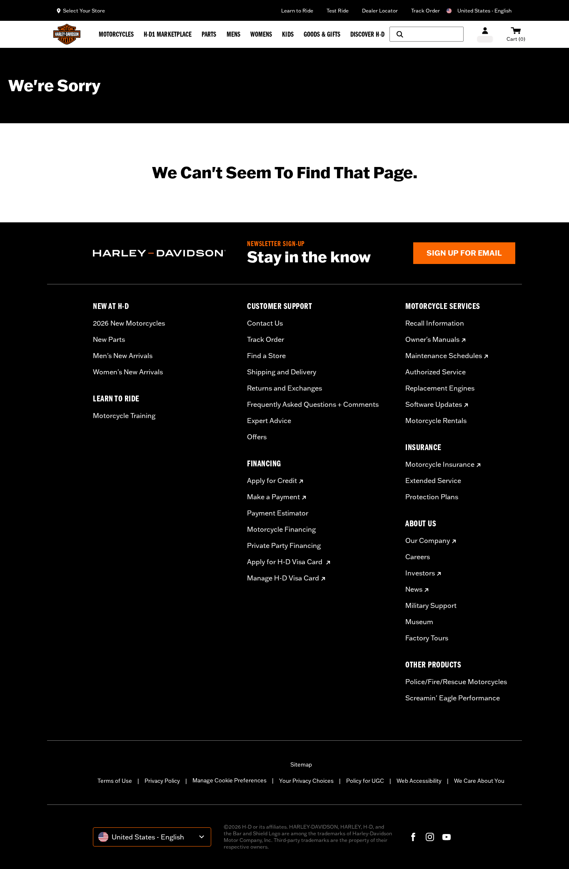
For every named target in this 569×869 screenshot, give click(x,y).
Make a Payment (273, 497)
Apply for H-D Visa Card (285, 562)
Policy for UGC (365, 780)
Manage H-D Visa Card (283, 578)
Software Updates (433, 404)
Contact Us (265, 323)
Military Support (431, 605)
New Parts (109, 339)
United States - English (484, 10)
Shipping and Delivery (281, 372)
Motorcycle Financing (281, 529)
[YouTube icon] (447, 837)
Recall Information (434, 323)
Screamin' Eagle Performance (452, 698)
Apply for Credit (272, 480)
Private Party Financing (284, 545)
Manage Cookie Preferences (229, 780)
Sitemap (301, 764)
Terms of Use (114, 780)
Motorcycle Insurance (439, 464)
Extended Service (433, 480)
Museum (419, 622)
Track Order (425, 10)
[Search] (426, 34)
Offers (257, 437)
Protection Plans (431, 497)
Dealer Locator (380, 10)
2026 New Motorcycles (129, 323)
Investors (420, 573)
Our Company (427, 540)
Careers (417, 557)
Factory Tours (426, 638)
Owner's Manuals (432, 339)
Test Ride (338, 10)
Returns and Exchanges (284, 388)
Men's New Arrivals (122, 355)
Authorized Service (435, 372)
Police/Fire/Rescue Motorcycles (456, 681)
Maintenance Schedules (443, 355)
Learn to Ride (297, 10)
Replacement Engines (439, 388)
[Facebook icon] (413, 837)
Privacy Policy (162, 780)
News (413, 589)
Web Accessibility (419, 780)
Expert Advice (269, 420)
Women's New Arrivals (128, 372)
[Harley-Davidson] (164, 253)
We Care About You (479, 780)
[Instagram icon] (430, 837)
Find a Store (266, 355)
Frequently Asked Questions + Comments (313, 404)
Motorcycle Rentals (436, 420)
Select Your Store (84, 10)
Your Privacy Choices (306, 780)
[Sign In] (485, 34)
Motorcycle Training (124, 415)
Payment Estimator (277, 513)
